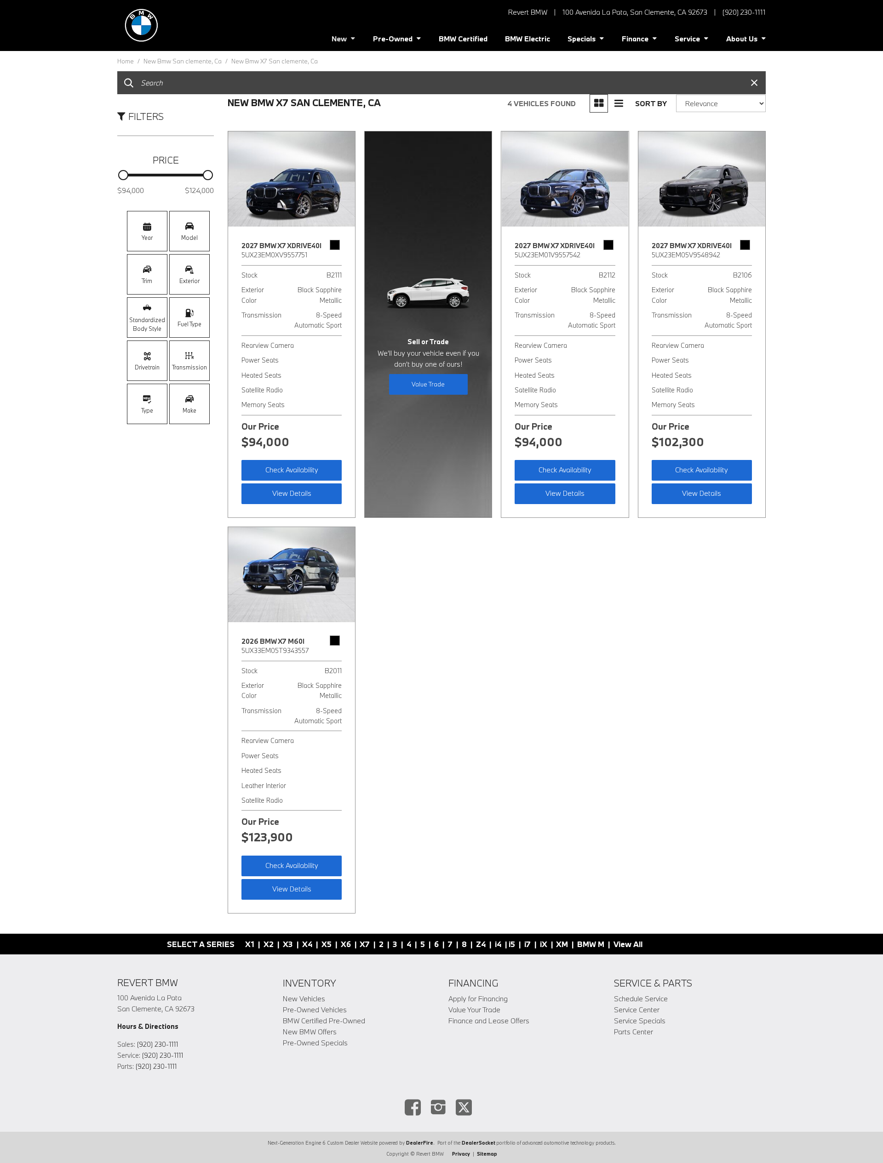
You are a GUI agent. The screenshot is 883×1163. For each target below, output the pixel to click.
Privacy (461, 1154)
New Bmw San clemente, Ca (183, 61)
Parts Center (633, 1031)
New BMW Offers (310, 1031)
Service (687, 38)
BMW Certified (463, 38)
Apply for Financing (478, 998)
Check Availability (291, 469)
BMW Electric (527, 38)
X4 (307, 944)
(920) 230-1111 (157, 1044)
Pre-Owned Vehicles (315, 1009)
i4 (498, 944)
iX (543, 944)
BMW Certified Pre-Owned (324, 1020)
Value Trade (428, 384)
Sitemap (487, 1154)
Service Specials (639, 1020)
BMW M (590, 944)
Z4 (481, 944)
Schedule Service (641, 998)
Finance (635, 38)
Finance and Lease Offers (488, 1020)
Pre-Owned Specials (315, 1042)
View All (628, 944)
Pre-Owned (393, 38)
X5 (326, 944)
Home (126, 61)
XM (562, 944)
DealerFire (419, 1143)
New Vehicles (304, 998)
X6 (346, 944)
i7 (527, 944)
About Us (741, 38)
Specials (582, 38)
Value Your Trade (474, 1009)
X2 (269, 944)
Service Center (636, 1009)
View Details (291, 493)
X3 (288, 944)
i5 (512, 944)
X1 (249, 944)
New (339, 38)
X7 (365, 944)
